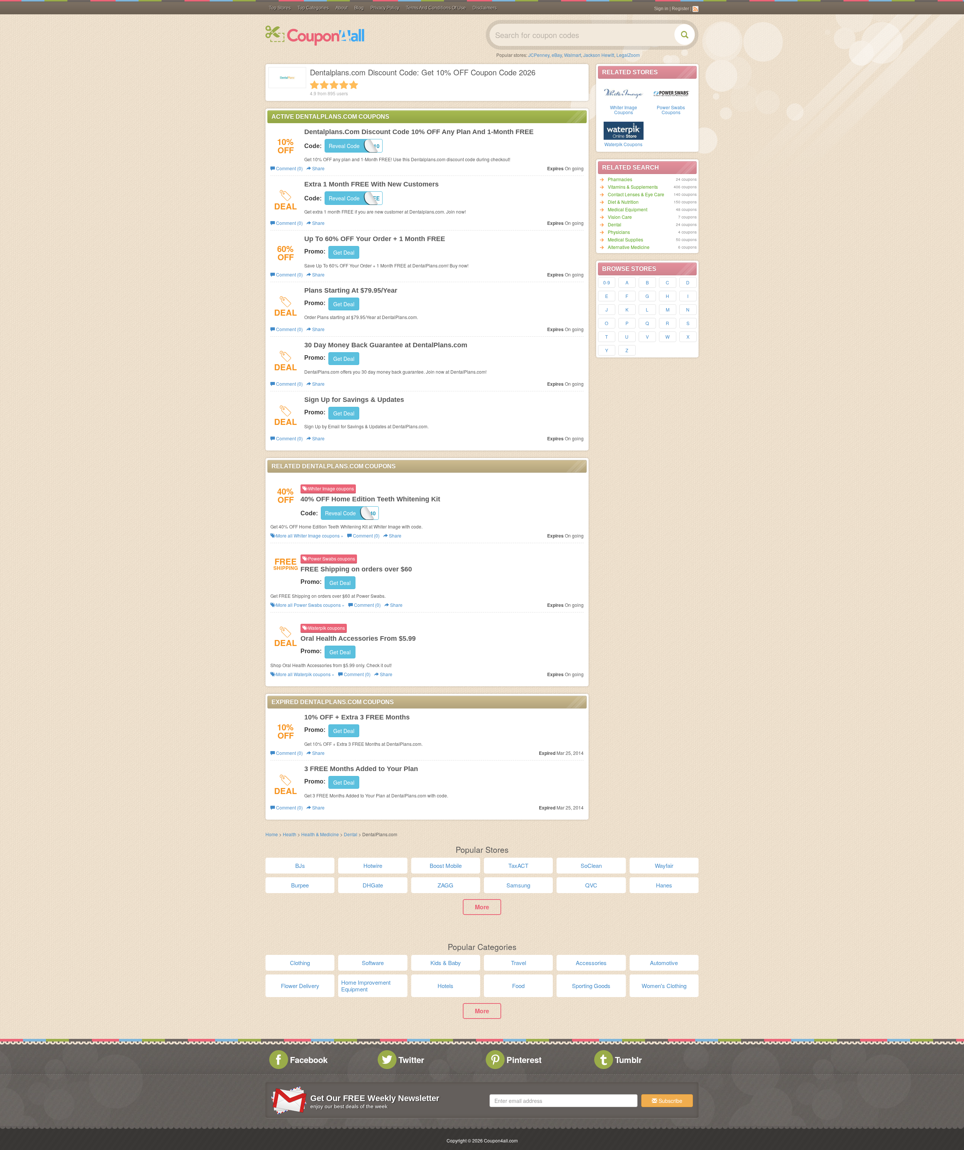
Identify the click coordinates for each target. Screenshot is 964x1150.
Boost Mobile (446, 865)
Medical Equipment (627, 209)
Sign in (661, 8)
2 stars (324, 84)
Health (289, 834)
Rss (695, 9)
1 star (314, 84)
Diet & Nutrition (623, 202)
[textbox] (564, 1100)
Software (373, 963)
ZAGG (445, 885)
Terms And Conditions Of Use (436, 8)
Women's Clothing (664, 986)
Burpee (300, 885)
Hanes (664, 885)
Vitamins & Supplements (633, 186)
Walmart (572, 55)
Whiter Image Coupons (623, 109)
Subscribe (669, 1100)
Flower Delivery (300, 986)
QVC (591, 885)
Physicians (619, 232)
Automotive (664, 963)
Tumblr (628, 1060)
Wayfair (664, 865)
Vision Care (620, 217)
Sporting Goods (591, 986)
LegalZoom (628, 55)
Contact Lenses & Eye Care (636, 194)
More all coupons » (309, 535)
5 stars (353, 84)
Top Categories (313, 8)
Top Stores (280, 8)
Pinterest (523, 1060)
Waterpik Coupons (623, 144)
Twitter (411, 1060)
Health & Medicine (320, 834)
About (342, 8)
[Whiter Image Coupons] (624, 93)
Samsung (518, 885)
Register (680, 8)
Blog (359, 8)
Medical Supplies (625, 239)
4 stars (343, 84)
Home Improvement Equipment (365, 985)
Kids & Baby (445, 963)
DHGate (373, 885)
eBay (557, 55)
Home (271, 834)
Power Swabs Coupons (671, 109)
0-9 (606, 282)
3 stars (334, 84)
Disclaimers (485, 8)
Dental (614, 224)
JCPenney (538, 55)
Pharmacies (620, 179)
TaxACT (518, 865)
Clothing (300, 963)
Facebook (309, 1060)
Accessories (591, 963)
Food (518, 986)
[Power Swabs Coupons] (671, 93)
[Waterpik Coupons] (624, 130)
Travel (518, 963)
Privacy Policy (385, 8)
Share (318, 168)
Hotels (445, 986)
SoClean (591, 865)
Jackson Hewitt (598, 55)
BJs (300, 865)
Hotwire (372, 865)
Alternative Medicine (629, 247)
